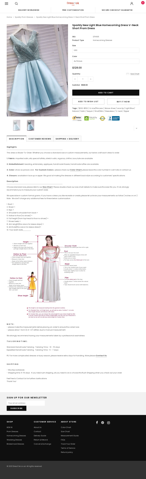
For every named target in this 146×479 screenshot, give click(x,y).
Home (9, 17)
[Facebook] (97, 422)
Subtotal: (76, 85)
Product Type (78, 40)
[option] (29, 10)
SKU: (74, 36)
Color (74, 56)
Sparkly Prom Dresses (24, 17)
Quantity (76, 74)
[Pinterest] (102, 422)
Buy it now (123, 101)
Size (74, 45)
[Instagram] (108, 422)
